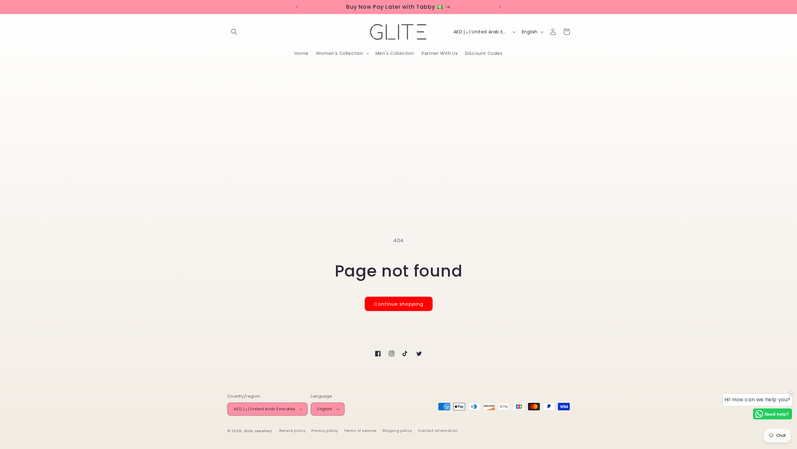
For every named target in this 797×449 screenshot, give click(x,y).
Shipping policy (397, 430)
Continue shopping (398, 304)
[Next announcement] (500, 7)
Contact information (437, 430)
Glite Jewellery (258, 430)
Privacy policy (324, 430)
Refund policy (292, 430)
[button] (234, 32)
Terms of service (360, 430)
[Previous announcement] (297, 7)
